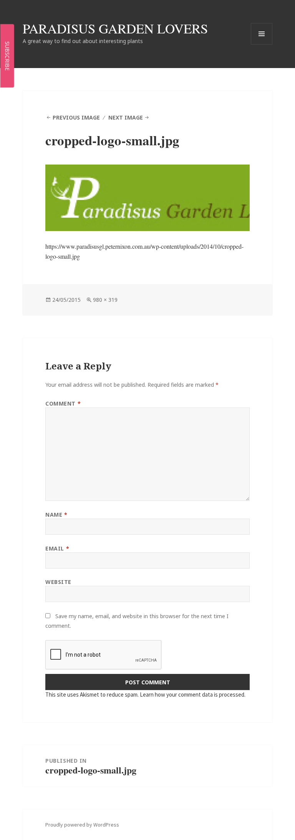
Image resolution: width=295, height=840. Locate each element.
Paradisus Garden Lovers (115, 28)
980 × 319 (105, 299)
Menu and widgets (261, 44)
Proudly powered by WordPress (82, 824)
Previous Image (76, 117)
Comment (63, 403)
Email (57, 548)
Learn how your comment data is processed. (192, 694)
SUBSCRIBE (7, 55)
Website (58, 582)
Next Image (125, 117)
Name (56, 514)
